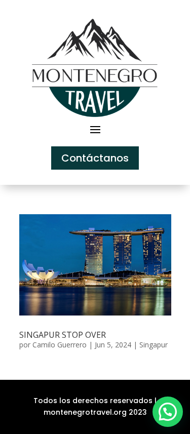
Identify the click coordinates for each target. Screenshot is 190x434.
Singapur (153, 344)
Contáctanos (95, 158)
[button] (168, 412)
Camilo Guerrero (59, 344)
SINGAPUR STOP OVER (62, 334)
